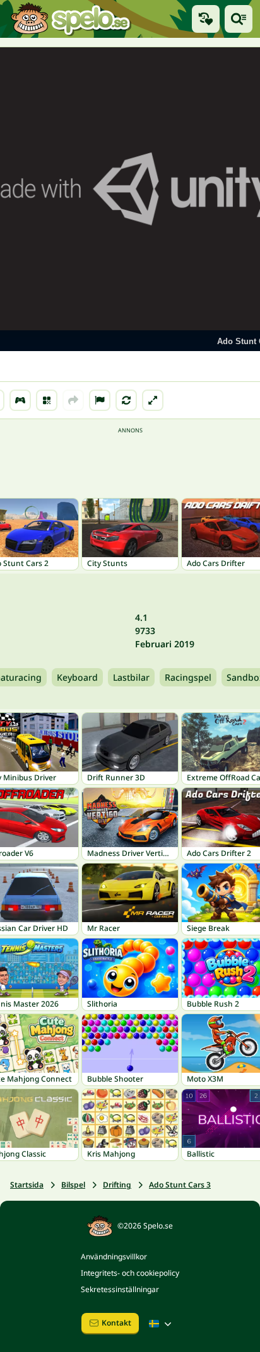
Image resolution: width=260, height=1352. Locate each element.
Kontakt (116, 1322)
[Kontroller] (20, 400)
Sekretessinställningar (120, 1289)
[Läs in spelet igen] (126, 400)
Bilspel (73, 1184)
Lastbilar (131, 677)
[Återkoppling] (99, 400)
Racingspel (188, 677)
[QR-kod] (46, 400)
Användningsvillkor (114, 1256)
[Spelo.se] (70, 19)
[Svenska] (161, 1323)
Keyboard (77, 677)
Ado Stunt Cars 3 (180, 1184)
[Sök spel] (238, 19)
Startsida (27, 1184)
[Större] (152, 400)
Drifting (117, 1184)
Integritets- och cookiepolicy (130, 1273)
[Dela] (73, 400)
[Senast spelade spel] (206, 19)
